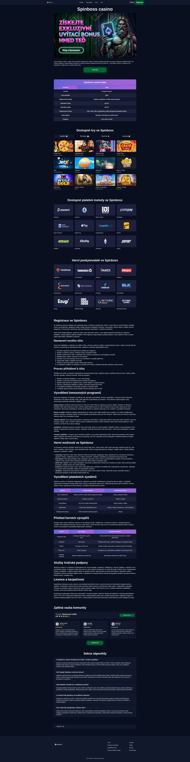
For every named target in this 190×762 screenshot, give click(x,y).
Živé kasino (83, 136)
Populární (62, 136)
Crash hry (104, 136)
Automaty (125, 136)
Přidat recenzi (127, 615)
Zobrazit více (95, 642)
